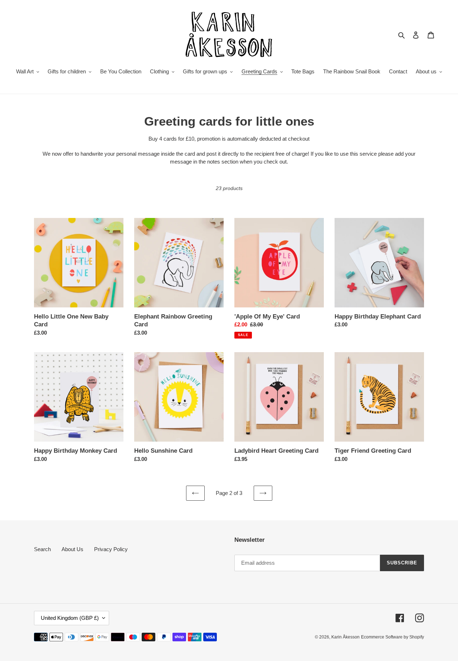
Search (42, 549)
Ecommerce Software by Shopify (392, 637)
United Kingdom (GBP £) (70, 618)
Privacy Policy (111, 549)
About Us (72, 549)
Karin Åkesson (345, 637)
